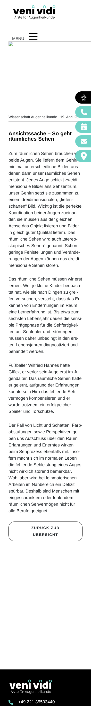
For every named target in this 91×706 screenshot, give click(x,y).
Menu (18, 38)
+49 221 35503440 (36, 701)
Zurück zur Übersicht (45, 531)
